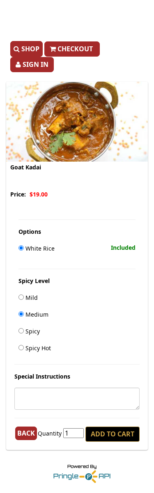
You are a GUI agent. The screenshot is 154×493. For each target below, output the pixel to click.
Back (26, 433)
